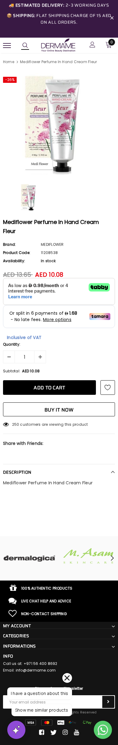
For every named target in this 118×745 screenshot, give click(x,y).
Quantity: (11, 344)
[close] (112, 19)
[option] (59, 123)
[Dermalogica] (29, 558)
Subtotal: (11, 371)
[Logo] (58, 45)
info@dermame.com (36, 670)
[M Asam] (88, 556)
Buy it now (59, 410)
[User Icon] (92, 45)
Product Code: (16, 252)
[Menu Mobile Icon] (7, 45)
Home (8, 61)
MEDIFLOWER (52, 244)
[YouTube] (76, 732)
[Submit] (108, 702)
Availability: (14, 260)
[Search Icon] (25, 45)
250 (15, 424)
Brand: (9, 244)
